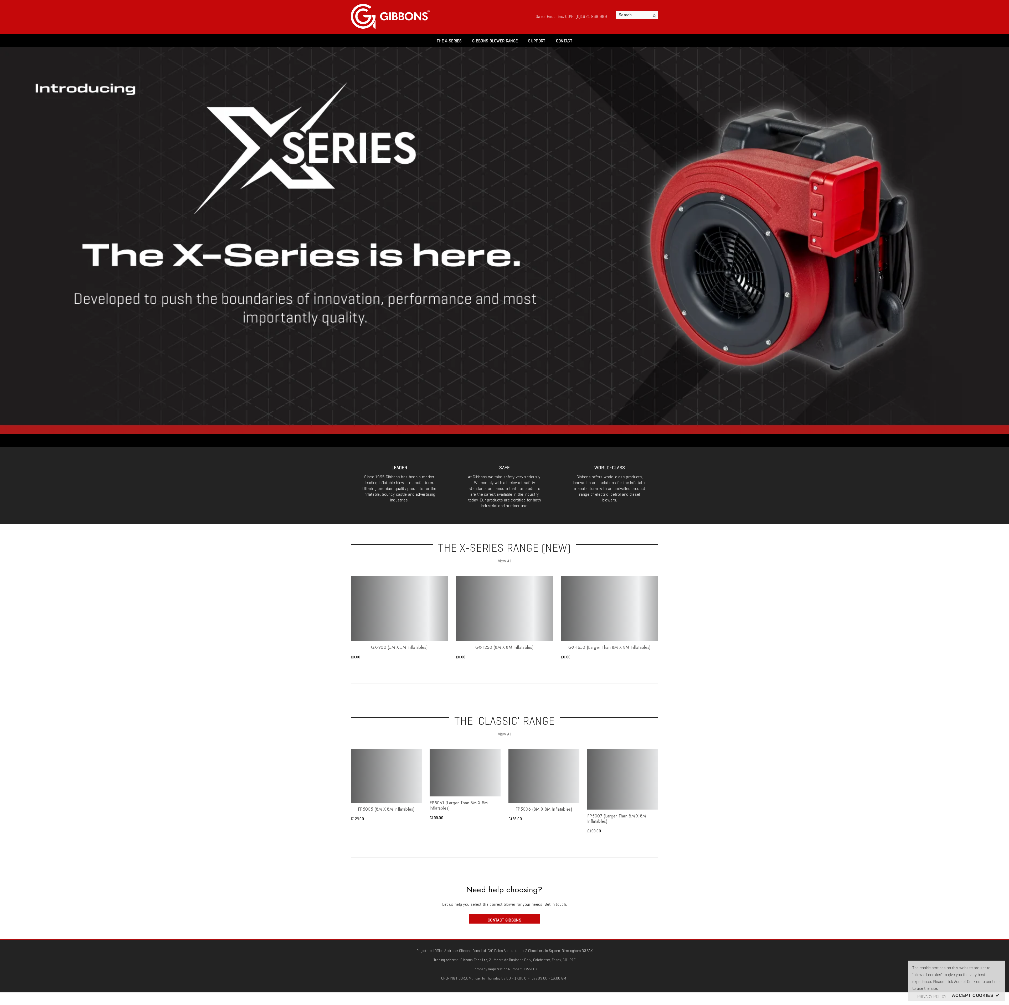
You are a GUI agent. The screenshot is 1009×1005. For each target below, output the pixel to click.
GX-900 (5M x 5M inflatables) (399, 647)
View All (504, 559)
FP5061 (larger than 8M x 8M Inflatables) (459, 805)
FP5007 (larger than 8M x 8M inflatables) (616, 819)
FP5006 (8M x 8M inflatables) (544, 809)
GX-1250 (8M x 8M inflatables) (504, 647)
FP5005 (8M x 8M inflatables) (386, 809)
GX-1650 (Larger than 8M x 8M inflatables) (609, 647)
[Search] (637, 15)
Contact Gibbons (504, 918)
